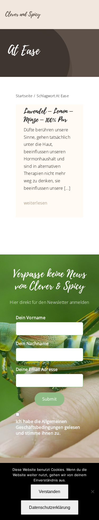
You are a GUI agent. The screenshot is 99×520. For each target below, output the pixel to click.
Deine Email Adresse (37, 369)
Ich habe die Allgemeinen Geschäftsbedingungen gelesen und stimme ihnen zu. (48, 427)
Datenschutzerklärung (49, 507)
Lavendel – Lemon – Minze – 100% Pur (48, 115)
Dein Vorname (30, 318)
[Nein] (92, 491)
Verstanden (49, 491)
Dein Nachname (32, 343)
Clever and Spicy (22, 14)
